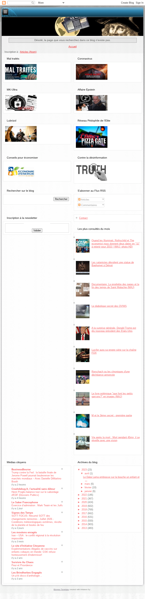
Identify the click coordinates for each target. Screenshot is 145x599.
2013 (85, 528)
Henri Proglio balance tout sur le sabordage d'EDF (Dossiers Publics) (35, 493)
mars (88, 483)
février (88, 487)
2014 (85, 524)
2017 (85, 513)
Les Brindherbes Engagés (27, 572)
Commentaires (88, 205)
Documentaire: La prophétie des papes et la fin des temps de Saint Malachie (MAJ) (115, 286)
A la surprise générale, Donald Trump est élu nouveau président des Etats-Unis (114, 329)
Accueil (73, 46)
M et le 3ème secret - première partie (112, 415)
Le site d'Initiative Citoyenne (28, 545)
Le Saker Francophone (25, 502)
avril (87, 473)
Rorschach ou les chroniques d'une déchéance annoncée (111, 373)
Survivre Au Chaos (22, 562)
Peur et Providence (22, 565)
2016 (85, 516)
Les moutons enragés (24, 532)
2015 (85, 520)
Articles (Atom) (28, 51)
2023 (85, 469)
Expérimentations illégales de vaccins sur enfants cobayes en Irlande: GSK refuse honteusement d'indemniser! (34, 551)
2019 (85, 506)
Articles (84, 199)
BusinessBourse (21, 469)
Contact (83, 218)
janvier (89, 491)
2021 (85, 498)
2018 (85, 509)
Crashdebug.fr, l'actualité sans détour (33, 489)
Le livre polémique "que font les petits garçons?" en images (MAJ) (112, 395)
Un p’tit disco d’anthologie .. (27, 575)
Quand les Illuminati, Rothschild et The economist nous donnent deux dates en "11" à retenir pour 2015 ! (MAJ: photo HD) (116, 243)
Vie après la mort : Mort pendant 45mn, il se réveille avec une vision (116, 439)
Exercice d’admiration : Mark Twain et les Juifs (37, 505)
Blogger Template (61, 589)
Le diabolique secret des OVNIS (109, 306)
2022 (85, 494)
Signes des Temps (22, 512)
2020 (85, 502)
